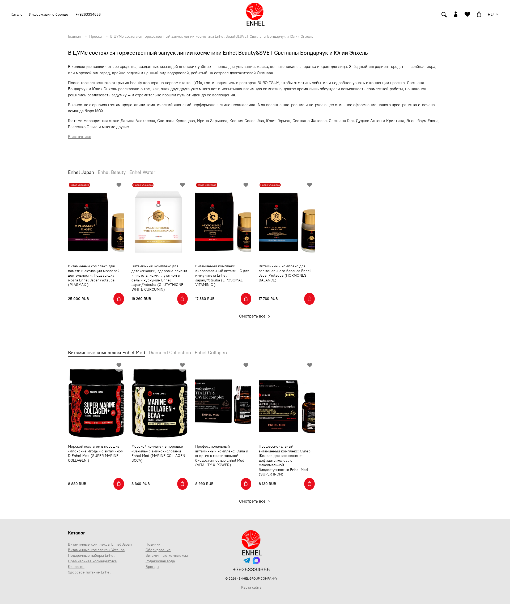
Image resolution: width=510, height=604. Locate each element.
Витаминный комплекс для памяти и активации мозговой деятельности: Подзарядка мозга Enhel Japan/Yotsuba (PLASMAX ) (94, 275)
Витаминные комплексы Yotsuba (96, 549)
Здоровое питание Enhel (89, 572)
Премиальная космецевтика (92, 561)
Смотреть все (253, 316)
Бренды (152, 566)
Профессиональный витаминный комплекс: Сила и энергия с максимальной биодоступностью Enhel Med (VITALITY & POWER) (221, 455)
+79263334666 (88, 14)
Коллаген (76, 566)
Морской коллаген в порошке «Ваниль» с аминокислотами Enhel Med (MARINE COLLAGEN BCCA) (158, 453)
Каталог (76, 533)
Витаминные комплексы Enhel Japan (100, 544)
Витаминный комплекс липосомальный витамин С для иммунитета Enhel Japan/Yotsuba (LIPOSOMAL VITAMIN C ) (222, 275)
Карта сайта (251, 587)
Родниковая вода (160, 561)
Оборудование (158, 549)
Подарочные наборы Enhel (91, 555)
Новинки (153, 544)
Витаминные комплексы (167, 555)
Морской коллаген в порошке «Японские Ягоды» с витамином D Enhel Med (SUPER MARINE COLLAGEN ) (96, 453)
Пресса (95, 36)
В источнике (79, 136)
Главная (74, 36)
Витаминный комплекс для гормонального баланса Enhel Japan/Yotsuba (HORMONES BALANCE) (285, 273)
